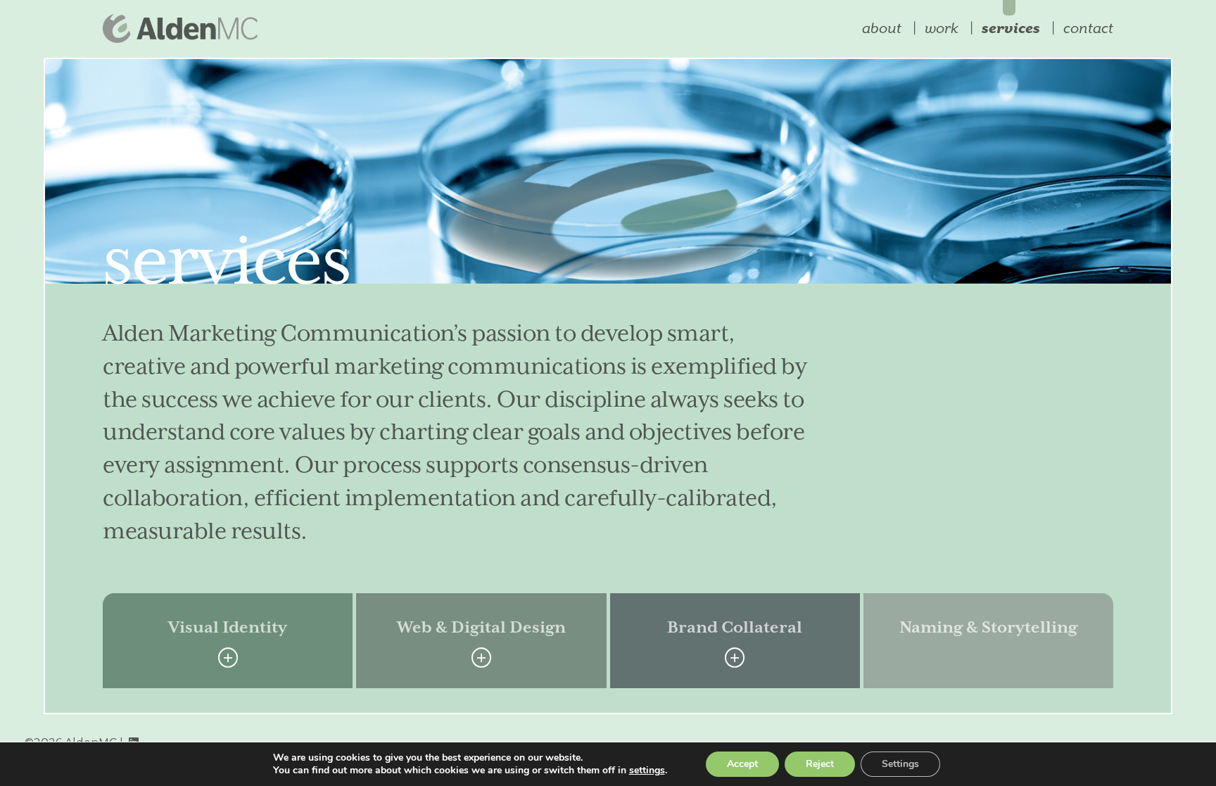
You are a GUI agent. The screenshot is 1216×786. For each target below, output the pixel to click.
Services (1011, 28)
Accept (742, 764)
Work (941, 28)
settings (647, 770)
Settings (900, 764)
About (881, 28)
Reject (820, 764)
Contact (1088, 28)
